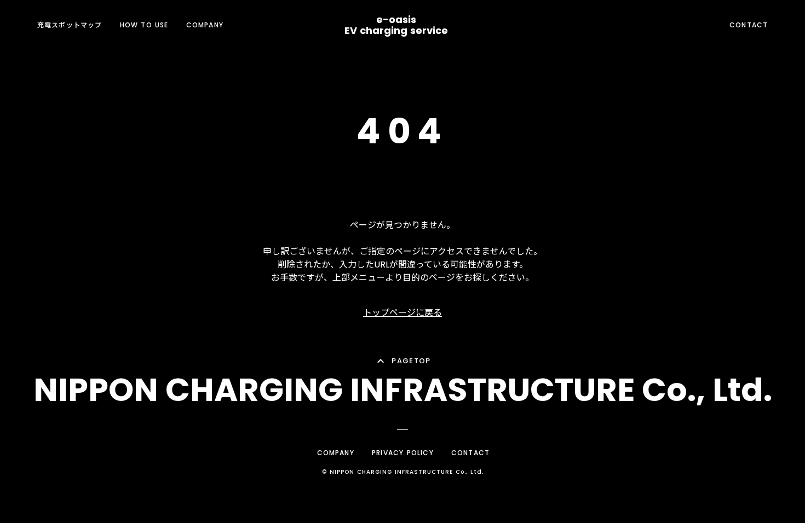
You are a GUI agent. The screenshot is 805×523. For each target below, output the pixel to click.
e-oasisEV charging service (396, 25)
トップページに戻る (402, 312)
